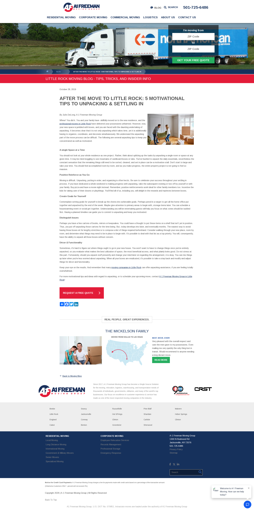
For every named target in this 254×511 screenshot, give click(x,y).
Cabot (52, 425)
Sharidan (147, 414)
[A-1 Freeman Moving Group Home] (81, 7)
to (193, 42)
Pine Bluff (147, 409)
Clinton (115, 420)
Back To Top (51, 500)
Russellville (117, 409)
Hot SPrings (117, 414)
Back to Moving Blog (72, 376)
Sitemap (174, 453)
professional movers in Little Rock (75, 124)
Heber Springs (181, 414)
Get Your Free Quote (193, 60)
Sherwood (148, 425)
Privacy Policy (176, 449)
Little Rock (54, 414)
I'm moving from (193, 30)
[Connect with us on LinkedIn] (178, 465)
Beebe (52, 409)
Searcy (84, 409)
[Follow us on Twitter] (174, 465)
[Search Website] (200, 472)
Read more (161, 360)
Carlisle (147, 420)
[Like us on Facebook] (170, 465)
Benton (84, 425)
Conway (84, 420)
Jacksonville (86, 414)
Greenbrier (116, 425)
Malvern (178, 409)
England (53, 420)
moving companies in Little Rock (126, 267)
